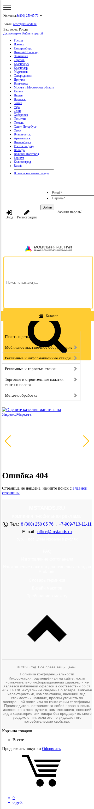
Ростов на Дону (24, 146)
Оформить (51, 748)
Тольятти (20, 119)
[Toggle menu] (7, 7)
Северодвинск (23, 76)
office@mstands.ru (25, 24)
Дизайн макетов (47, 588)
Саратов (19, 60)
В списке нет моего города (31, 173)
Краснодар (21, 68)
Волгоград (21, 83)
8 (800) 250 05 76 (37, 524)
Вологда (19, 150)
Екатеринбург (23, 48)
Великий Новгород (26, 154)
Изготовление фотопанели (47, 559)
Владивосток (22, 134)
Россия (18, 40)
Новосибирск (22, 142)
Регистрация (27, 217)
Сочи (17, 111)
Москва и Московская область (34, 87)
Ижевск (19, 44)
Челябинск (21, 56)
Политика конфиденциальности (47, 674)
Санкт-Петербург (25, 126)
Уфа (17, 107)
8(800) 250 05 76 (27, 15)
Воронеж (20, 99)
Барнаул (19, 158)
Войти (47, 207)
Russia (18, 166)
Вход (9, 217)
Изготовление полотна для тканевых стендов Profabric (47, 569)
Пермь (18, 95)
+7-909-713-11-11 (75, 524)
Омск (17, 130)
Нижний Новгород (26, 52)
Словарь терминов (47, 580)
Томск (18, 103)
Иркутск (19, 79)
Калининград (22, 162)
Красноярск (21, 64)
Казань (18, 91)
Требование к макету (47, 596)
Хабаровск (21, 115)
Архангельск (22, 138)
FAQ (47, 551)
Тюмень (19, 122)
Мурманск (21, 72)
